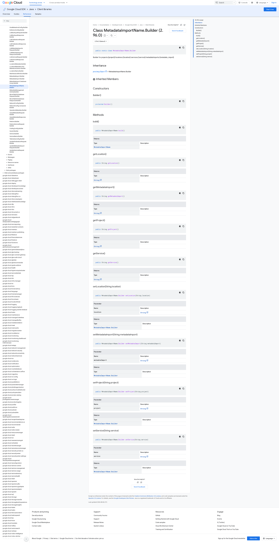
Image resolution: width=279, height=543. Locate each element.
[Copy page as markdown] (112, 35)
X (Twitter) (221, 522)
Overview (6, 14)
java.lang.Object (99, 72)
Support (96, 519)
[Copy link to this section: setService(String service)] (121, 431)
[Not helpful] (184, 25)
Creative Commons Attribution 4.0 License (147, 496)
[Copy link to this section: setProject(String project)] (121, 382)
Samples (38, 14)
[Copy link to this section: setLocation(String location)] (123, 286)
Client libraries (44, 9)
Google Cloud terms (66, 538)
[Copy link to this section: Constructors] (112, 88)
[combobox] (225, 3)
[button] (14, 154)
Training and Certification (164, 529)
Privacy (45, 538)
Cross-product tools (57, 3)
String (96, 180)
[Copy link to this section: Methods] (106, 115)
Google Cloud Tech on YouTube (228, 529)
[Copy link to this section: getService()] (107, 253)
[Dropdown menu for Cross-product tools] (67, 2)
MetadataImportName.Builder (106, 327)
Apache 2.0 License (94, 498)
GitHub (158, 515)
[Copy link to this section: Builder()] (103, 95)
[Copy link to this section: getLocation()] (108, 154)
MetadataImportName (102, 147)
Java (31, 9)
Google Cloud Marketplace (41, 522)
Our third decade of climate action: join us (89, 538)
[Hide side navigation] (26, 539)
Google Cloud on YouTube (226, 526)
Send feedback (177, 31)
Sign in (273, 2)
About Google (36, 538)
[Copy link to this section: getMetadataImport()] (117, 187)
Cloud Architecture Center (164, 526)
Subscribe (253, 538)
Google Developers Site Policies (124, 498)
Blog (218, 515)
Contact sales (36, 526)
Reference (27, 14)
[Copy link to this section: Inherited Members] (121, 79)
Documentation (104, 25)
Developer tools (117, 25)
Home (95, 25)
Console (244, 3)
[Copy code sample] (183, 47)
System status (99, 526)
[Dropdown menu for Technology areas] (44, 2)
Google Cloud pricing (39, 519)
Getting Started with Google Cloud (167, 519)
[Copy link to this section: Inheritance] (108, 66)
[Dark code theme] (180, 47)
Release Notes (99, 522)
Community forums (100, 515)
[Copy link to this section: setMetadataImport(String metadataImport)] (140, 334)
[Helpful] (181, 25)
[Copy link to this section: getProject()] (107, 220)
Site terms (54, 538)
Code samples (160, 522)
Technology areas (35, 3)
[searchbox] (15, 21)
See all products (37, 515)
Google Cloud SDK (16, 9)
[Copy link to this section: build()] (101, 121)
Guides (16, 14)
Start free (270, 9)
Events (219, 519)
